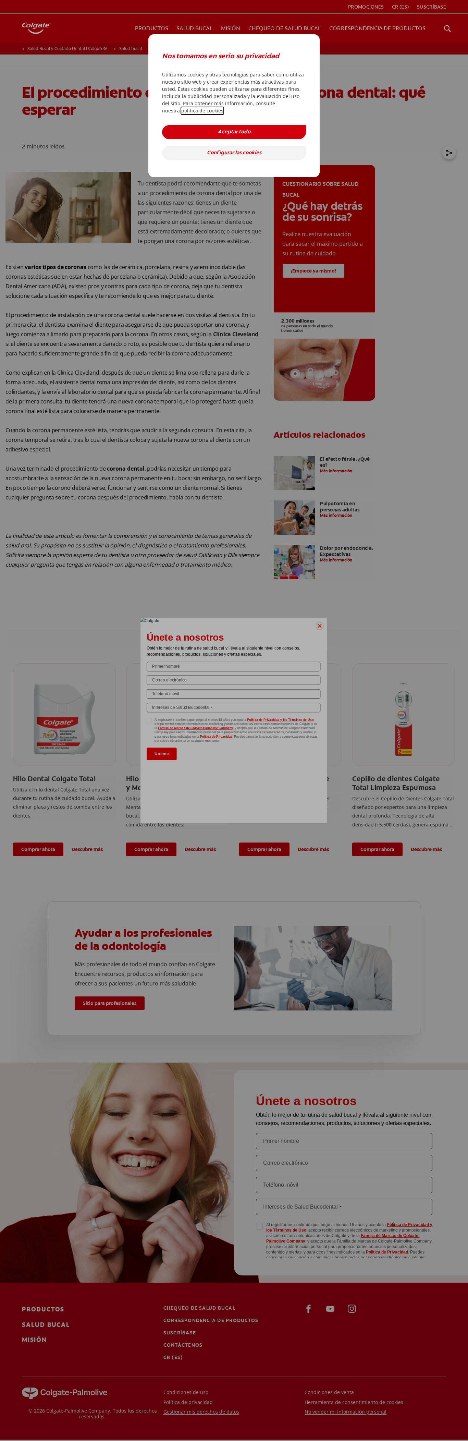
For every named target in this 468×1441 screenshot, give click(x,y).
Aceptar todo (234, 132)
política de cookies (202, 110)
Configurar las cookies (234, 153)
